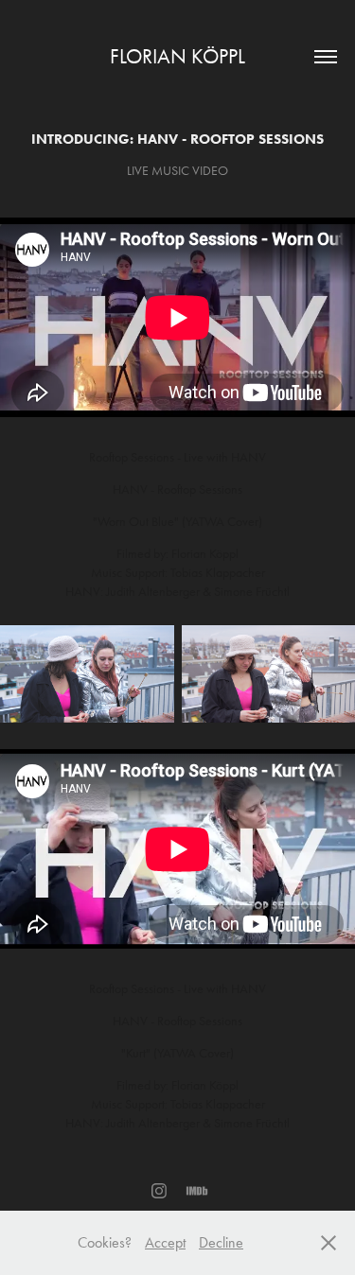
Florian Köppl (177, 56)
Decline (221, 1242)
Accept (165, 1242)
